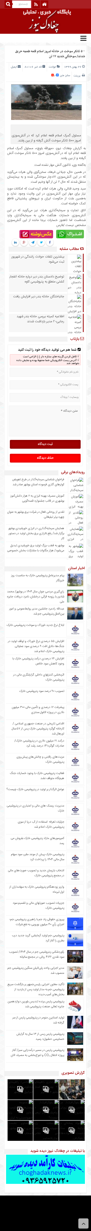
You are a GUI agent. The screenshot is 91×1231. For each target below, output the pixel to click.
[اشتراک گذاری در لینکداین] (15, 242)
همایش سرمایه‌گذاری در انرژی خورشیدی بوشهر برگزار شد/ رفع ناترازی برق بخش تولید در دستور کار (36, 533)
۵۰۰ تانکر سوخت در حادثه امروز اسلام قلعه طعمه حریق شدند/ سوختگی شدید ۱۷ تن (50, 54)
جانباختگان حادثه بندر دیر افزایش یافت (38, 296)
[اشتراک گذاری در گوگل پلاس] (24, 242)
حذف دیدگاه (45, 458)
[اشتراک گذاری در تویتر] (41, 242)
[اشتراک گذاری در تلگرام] (32, 242)
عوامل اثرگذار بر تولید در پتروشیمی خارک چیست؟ (35, 789)
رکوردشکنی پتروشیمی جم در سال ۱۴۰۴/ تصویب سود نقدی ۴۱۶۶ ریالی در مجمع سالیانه (36, 954)
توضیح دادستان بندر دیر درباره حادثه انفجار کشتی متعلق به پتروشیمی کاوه (36, 279)
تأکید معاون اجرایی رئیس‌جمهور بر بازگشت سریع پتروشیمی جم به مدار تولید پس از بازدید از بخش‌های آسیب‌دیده (36, 989)
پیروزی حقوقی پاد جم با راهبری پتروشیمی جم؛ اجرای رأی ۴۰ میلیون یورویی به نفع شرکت (37, 922)
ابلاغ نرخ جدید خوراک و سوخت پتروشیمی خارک (35, 625)
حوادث (52, 67)
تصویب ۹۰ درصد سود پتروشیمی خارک (41, 691)
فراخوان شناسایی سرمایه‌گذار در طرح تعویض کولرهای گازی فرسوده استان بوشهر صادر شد (38, 482)
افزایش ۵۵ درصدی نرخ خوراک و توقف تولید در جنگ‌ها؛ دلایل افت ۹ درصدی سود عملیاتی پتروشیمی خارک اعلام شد (36, 646)
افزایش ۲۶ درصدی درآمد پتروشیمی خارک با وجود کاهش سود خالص (38, 661)
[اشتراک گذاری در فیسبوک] (50, 242)
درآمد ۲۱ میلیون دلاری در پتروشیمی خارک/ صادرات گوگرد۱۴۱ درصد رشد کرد (39, 743)
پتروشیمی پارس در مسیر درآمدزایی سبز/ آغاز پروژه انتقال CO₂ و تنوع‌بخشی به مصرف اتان (37, 1053)
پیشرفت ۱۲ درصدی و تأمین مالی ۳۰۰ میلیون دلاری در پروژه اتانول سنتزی (38, 710)
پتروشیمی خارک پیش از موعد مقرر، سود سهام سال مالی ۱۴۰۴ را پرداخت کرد (37, 857)
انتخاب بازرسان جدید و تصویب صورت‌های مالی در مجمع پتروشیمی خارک (36, 873)
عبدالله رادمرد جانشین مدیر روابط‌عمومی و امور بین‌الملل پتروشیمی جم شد (36, 611)
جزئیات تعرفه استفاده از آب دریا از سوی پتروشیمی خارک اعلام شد (41, 824)
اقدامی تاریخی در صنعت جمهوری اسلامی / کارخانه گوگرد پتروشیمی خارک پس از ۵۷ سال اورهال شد (38, 728)
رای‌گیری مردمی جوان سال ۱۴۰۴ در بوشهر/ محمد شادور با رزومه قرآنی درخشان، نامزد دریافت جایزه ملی (35, 596)
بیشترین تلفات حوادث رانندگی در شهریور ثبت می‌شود (37, 259)
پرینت (78, 75)
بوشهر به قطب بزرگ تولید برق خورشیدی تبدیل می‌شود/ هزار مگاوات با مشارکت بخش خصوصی (35, 548)
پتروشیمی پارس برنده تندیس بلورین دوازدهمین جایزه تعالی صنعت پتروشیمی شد (36, 1004)
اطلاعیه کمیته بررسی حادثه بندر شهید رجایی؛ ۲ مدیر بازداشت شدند (40, 319)
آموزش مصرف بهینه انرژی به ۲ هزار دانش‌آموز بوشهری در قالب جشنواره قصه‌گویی (37, 498)
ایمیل (14, 67)
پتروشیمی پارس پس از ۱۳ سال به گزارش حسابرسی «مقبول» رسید (40, 1036)
